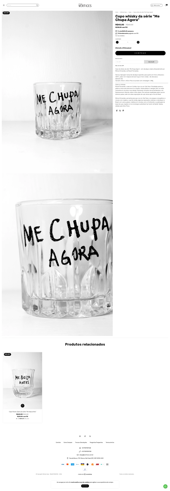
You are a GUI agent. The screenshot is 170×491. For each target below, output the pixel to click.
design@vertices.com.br (86, 455)
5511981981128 (86, 448)
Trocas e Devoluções (81, 442)
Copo (130, 12)
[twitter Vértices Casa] (90, 436)
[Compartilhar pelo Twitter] (120, 110)
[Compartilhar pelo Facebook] (116, 110)
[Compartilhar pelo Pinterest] (123, 110)
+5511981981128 (86, 451)
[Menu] (4, 5)
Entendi (85, 486)
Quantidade (118, 39)
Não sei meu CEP (119, 65)
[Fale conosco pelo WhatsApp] (165, 486)
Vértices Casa (123, 12)
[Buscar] (37, 5)
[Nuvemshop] (85, 474)
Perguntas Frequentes (96, 442)
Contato (58, 442)
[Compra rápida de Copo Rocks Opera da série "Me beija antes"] (22, 405)
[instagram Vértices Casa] (80, 436)
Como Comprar (68, 442)
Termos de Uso (110, 442)
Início (116, 12)
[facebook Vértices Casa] (85, 436)
